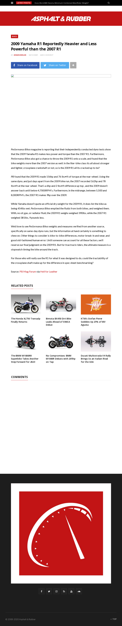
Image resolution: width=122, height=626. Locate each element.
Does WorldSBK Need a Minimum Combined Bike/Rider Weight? (62, 3)
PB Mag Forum (28, 271)
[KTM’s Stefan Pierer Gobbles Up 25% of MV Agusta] (96, 304)
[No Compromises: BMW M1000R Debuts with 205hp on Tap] (61, 341)
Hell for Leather (48, 271)
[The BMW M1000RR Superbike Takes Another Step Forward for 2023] (26, 341)
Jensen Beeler (20, 55)
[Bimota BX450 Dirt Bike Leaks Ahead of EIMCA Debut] (61, 304)
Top (114, 619)
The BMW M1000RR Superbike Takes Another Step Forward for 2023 (24, 358)
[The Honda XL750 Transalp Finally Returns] (26, 304)
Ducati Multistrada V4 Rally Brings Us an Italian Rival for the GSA (96, 358)
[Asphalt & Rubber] (61, 18)
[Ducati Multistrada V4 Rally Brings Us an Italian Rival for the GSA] (96, 341)
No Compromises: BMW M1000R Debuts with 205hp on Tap (60, 358)
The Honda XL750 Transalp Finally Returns (25, 320)
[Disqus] (61, 420)
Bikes (14, 36)
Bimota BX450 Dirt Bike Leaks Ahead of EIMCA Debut (58, 321)
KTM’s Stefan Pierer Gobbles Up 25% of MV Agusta (93, 321)
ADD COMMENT (46, 55)
